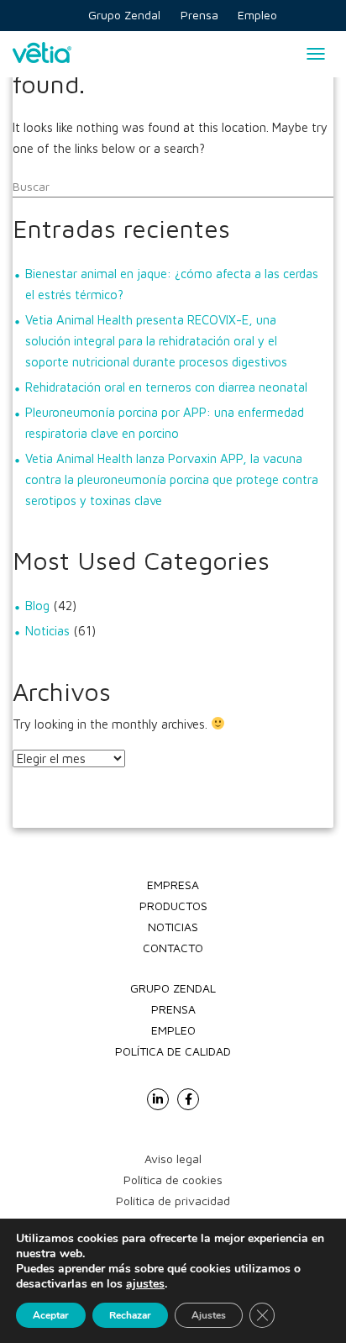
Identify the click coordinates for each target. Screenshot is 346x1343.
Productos (173, 905)
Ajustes (208, 1315)
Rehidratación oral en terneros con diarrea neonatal (166, 387)
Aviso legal (173, 1158)
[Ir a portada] (42, 55)
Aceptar (51, 1315)
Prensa (173, 1009)
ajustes (145, 1284)
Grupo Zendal (173, 988)
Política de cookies (173, 1179)
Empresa (173, 884)
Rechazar (130, 1315)
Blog (37, 605)
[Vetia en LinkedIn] (158, 1099)
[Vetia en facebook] (188, 1099)
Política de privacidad (173, 1200)
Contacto (173, 947)
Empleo (173, 1030)
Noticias (47, 631)
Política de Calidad (173, 1051)
